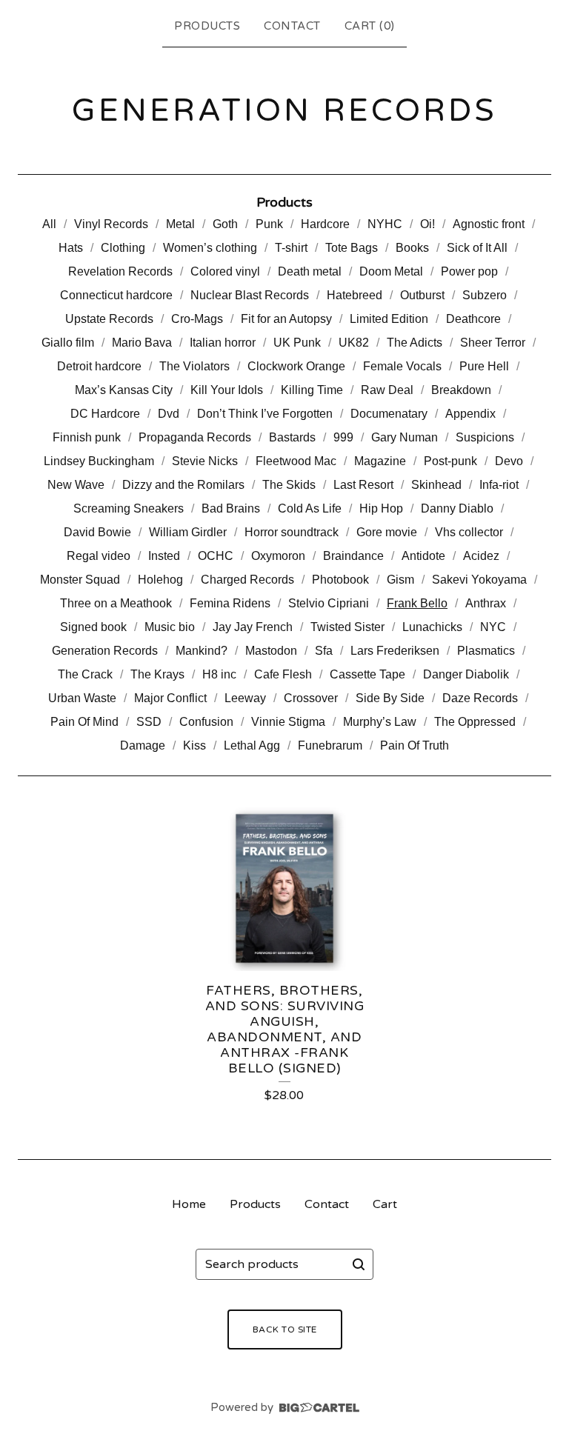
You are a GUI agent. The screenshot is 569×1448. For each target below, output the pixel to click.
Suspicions (485, 437)
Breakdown (461, 390)
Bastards (292, 437)
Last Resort (363, 484)
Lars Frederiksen (394, 650)
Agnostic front (489, 224)
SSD (149, 721)
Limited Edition (389, 319)
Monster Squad (80, 579)
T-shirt (291, 247)
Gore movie (386, 532)
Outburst (422, 295)
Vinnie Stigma (288, 721)
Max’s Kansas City (124, 390)
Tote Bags (351, 247)
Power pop (469, 271)
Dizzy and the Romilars (183, 484)
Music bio (169, 627)
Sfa (324, 650)
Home (189, 1204)
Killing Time (312, 390)
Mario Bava (142, 342)
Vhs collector (469, 532)
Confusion (206, 721)
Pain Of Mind (84, 721)
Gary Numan (404, 437)
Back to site (285, 1329)
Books (412, 247)
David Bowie (97, 532)
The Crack (85, 674)
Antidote (423, 556)
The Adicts (414, 342)
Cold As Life (310, 508)
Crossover (311, 698)
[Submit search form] (358, 1264)
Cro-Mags (197, 319)
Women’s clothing (210, 247)
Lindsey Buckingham (99, 461)
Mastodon (271, 650)
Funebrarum (330, 745)
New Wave (75, 484)
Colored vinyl (225, 271)
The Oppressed (475, 721)
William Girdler (188, 532)
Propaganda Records (195, 437)
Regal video (98, 556)
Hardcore (325, 224)
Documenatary (388, 413)
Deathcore (473, 319)
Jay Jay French (253, 627)
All (49, 224)
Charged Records (247, 579)
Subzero (484, 295)
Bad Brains (231, 508)
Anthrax (485, 603)
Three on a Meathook (116, 603)
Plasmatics (486, 650)
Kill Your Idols (226, 390)
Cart (385, 1204)
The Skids (289, 484)
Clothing (123, 247)
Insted (164, 556)
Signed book (93, 627)
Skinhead (436, 484)
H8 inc (219, 674)
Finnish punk (87, 437)
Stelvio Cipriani (328, 603)
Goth (225, 224)
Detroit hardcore (99, 366)
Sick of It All (477, 247)
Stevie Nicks (205, 461)
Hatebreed (354, 295)
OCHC (215, 556)
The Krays (157, 674)
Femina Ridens (230, 603)
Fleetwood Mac (296, 461)
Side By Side (390, 698)
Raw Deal (387, 390)
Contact (292, 26)
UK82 (354, 342)
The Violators (194, 366)
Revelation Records (120, 271)
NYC (493, 627)
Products (207, 26)
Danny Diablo (457, 508)
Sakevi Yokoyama (479, 579)
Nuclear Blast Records (249, 295)
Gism (400, 579)
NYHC (384, 224)
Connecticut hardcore (116, 295)
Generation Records (105, 650)
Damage (142, 745)
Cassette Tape (367, 674)
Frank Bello (417, 603)
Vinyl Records (111, 224)
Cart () (370, 26)
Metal (180, 224)
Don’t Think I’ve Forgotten (265, 413)
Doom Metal (391, 271)
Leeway (245, 698)
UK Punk (297, 342)
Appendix (470, 413)
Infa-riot (499, 484)
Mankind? (201, 650)
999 (343, 437)
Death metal (310, 271)
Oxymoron (278, 556)
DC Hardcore (105, 413)
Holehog (160, 579)
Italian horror (223, 342)
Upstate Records (109, 319)
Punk (269, 224)
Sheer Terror (492, 342)
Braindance (353, 556)
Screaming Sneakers (128, 508)
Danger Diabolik (466, 674)
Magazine (380, 461)
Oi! (427, 224)
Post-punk (450, 461)
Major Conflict (170, 698)
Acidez (481, 556)
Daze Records (480, 698)
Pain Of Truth (414, 745)
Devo (509, 461)
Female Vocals (402, 366)
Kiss (194, 745)
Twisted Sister (347, 627)
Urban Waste (82, 698)
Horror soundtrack (291, 532)
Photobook (340, 579)
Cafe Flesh (283, 674)
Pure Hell (484, 366)
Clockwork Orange (296, 366)
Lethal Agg (252, 745)
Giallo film (67, 342)
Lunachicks (432, 627)
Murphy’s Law (379, 721)
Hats (71, 247)
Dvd (168, 413)
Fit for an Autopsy (286, 319)
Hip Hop (381, 508)
